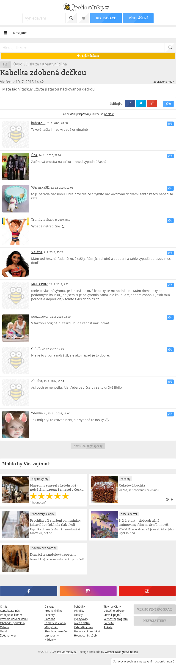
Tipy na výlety (112, 606)
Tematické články (55, 623)
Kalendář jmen (83, 627)
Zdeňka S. (38, 413)
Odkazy (4, 627)
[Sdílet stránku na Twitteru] (141, 103)
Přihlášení (138, 18)
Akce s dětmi (82, 623)
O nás (3, 606)
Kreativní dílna (54, 64)
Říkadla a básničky (56, 631)
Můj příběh (51, 627)
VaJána (36, 252)
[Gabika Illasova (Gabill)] (15, 360)
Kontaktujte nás (10, 610)
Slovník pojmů (112, 615)
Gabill (35, 348)
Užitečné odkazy (114, 610)
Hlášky (78, 615)
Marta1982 (39, 284)
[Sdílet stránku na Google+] (152, 103)
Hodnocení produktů (87, 631)
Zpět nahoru (8, 635)
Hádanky (50, 639)
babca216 (38, 123)
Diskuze (32, 64)
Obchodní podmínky (12, 623)
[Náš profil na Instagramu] (88, 591)
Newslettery (154, 620)
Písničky (79, 610)
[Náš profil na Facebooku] (28, 591)
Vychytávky (81, 619)
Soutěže (109, 623)
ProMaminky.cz (67, 652)
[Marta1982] (15, 295)
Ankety (108, 627)
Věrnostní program (116, 619)
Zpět (5, 64)
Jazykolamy (51, 635)
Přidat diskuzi (89, 56)
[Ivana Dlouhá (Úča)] (15, 166)
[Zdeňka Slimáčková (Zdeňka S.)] (15, 424)
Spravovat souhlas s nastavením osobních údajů (143, 661)
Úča (34, 155)
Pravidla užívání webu (14, 619)
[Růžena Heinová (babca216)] (15, 134)
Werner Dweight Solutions (121, 652)
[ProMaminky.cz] (88, 7)
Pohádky (79, 606)
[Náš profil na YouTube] (147, 591)
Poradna (49, 619)
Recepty (49, 615)
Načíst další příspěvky (88, 446)
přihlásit (109, 114)
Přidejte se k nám (11, 615)
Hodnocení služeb (85, 635)
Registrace (106, 18)
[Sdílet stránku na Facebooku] (130, 103)
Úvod (17, 64)
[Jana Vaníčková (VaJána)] (15, 263)
